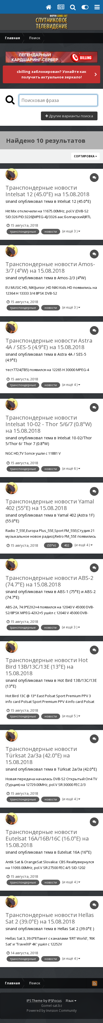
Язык (70, 1000)
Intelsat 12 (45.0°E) (74, 201)
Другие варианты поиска (70, 115)
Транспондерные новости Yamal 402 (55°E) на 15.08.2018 (49, 505)
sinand (11, 201)
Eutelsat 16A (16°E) (74, 852)
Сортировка (84, 156)
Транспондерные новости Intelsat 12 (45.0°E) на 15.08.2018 (47, 191)
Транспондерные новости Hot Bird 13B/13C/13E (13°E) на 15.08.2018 (46, 666)
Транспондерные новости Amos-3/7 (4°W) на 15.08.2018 (50, 267)
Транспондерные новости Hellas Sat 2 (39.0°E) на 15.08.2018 (49, 918)
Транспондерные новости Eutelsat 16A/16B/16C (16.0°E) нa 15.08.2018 (47, 838)
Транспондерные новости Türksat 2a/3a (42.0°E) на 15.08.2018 (41, 755)
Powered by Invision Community (52, 1010)
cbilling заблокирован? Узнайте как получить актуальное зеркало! (51, 74)
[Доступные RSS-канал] (94, 983)
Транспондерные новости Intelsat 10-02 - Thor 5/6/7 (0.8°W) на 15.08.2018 (48, 424)
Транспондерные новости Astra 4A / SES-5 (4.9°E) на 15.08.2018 (48, 344)
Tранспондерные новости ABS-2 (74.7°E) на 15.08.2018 (49, 581)
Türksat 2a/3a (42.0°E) (77, 769)
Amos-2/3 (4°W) (71, 277)
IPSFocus (55, 1000)
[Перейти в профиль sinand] (11, 174)
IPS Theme (35, 1000)
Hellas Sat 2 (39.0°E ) (75, 928)
